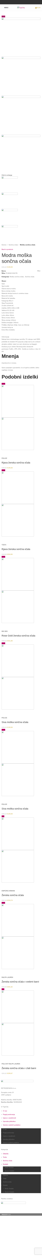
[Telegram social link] (26, 2)
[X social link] (18, 2)
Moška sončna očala (27, 245)
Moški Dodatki (9, 1167)
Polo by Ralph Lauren (11, 1064)
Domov (4, 245)
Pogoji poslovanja (9, 1114)
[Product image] (18, 433)
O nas (5, 1111)
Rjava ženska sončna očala (16, 462)
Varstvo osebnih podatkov (11, 1125)
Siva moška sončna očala (15, 722)
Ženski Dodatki (9, 1171)
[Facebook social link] (16, 2)
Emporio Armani (8, 891)
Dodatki (5, 1164)
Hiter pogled (4, 452)
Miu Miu (5, 631)
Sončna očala (13, 245)
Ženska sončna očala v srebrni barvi (20, 981)
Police (4, 458)
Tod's (4, 545)
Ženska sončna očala (13, 895)
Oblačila (5, 1154)
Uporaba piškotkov (9, 1121)
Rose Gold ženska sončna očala (18, 635)
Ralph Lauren (7, 977)
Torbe (5, 1157)
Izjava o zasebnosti (9, 1118)
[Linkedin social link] (23, 2)
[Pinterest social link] (21, 2)
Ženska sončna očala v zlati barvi (19, 1068)
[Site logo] (21, 7)
